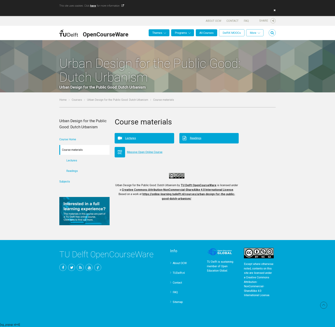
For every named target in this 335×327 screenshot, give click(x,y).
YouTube (88, 267)
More (253, 33)
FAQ (246, 20)
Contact (232, 20)
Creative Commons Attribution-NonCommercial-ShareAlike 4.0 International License (177, 189)
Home (63, 99)
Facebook (62, 267)
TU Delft (97, 267)
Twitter (71, 267)
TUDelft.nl (179, 273)
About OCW (213, 20)
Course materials (163, 99)
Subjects (64, 181)
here (93, 5)
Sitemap (178, 302)
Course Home (67, 139)
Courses (77, 99)
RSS (80, 267)
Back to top (323, 305)
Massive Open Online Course (144, 152)
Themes (157, 33)
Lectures (130, 138)
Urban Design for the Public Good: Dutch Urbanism (117, 99)
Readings (195, 138)
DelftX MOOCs (232, 33)
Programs (181, 33)
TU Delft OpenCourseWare (198, 185)
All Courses (206, 33)
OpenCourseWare (105, 34)
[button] (274, 10)
